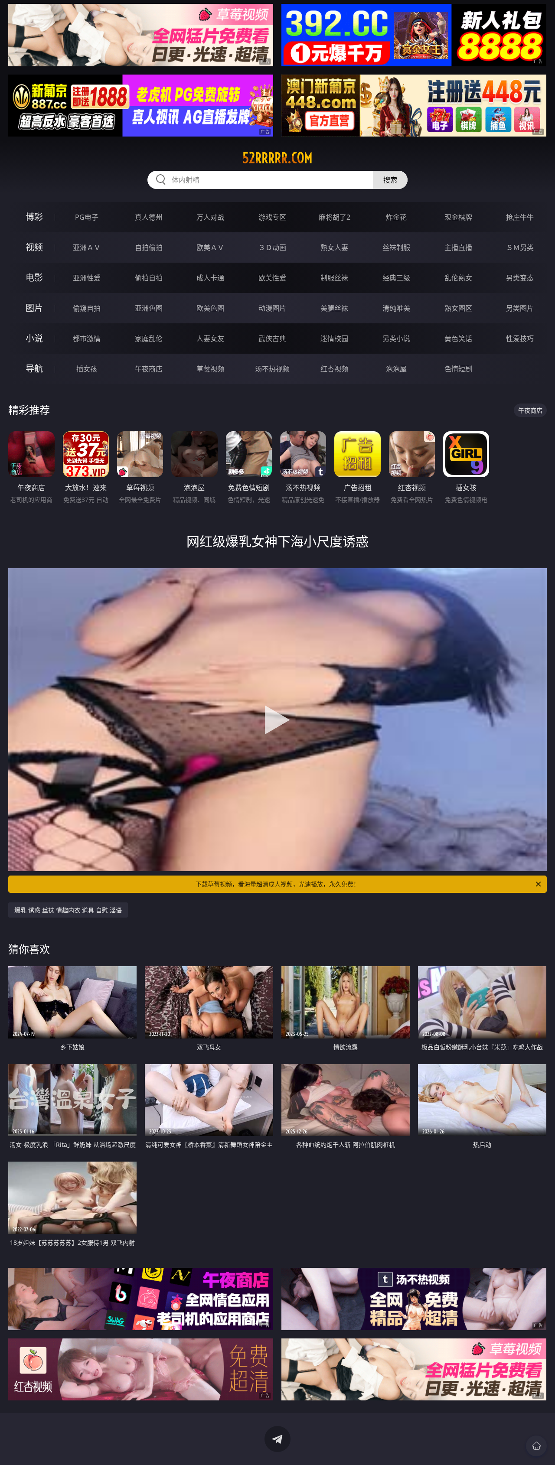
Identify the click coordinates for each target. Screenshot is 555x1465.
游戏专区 (272, 217)
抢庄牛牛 (520, 217)
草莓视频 (210, 369)
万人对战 (210, 217)
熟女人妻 (334, 247)
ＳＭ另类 (520, 247)
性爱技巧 (520, 338)
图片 (34, 308)
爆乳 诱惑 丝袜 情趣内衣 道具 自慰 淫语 (68, 910)
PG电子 (86, 217)
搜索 (390, 180)
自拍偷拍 (149, 247)
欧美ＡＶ (210, 247)
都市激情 (87, 338)
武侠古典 (272, 338)
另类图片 (520, 308)
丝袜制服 (396, 247)
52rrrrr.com (277, 157)
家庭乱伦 (149, 338)
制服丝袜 (334, 278)
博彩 (34, 217)
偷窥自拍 (87, 308)
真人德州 (149, 217)
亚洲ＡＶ (87, 247)
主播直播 (458, 247)
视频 (34, 247)
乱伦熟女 (458, 278)
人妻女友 (210, 338)
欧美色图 (210, 308)
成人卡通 (210, 278)
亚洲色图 (149, 308)
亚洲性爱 (87, 278)
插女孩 (86, 369)
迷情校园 (334, 338)
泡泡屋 (396, 369)
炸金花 (396, 217)
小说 (34, 338)
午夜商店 (149, 369)
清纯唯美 (396, 308)
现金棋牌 (458, 217)
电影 (34, 277)
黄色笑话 (458, 338)
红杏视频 (334, 369)
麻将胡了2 (334, 217)
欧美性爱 (272, 278)
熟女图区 (458, 308)
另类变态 (520, 278)
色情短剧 (458, 369)
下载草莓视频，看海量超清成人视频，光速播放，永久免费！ (277, 884)
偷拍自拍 (149, 278)
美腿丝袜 (334, 308)
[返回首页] (536, 1446)
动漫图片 (272, 308)
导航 (34, 368)
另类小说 (396, 338)
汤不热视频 (272, 369)
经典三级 (396, 278)
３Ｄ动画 (272, 247)
